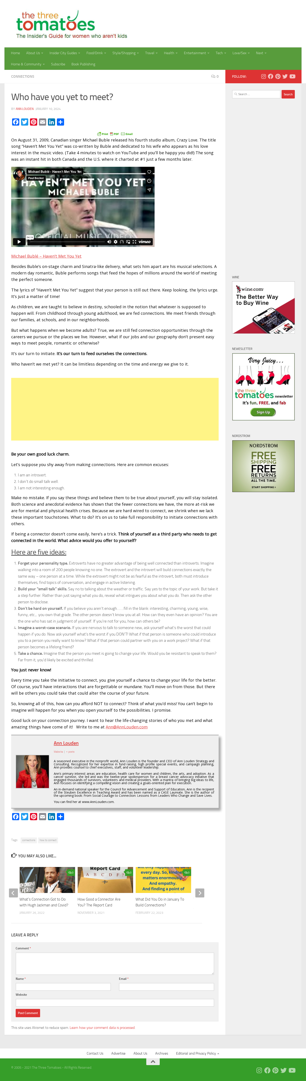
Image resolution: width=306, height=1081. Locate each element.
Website (21, 995)
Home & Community (26, 64)
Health (169, 53)
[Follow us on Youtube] (292, 76)
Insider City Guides (63, 53)
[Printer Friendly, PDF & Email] (115, 133)
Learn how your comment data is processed (102, 1027)
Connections (22, 76)
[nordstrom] (263, 491)
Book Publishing (83, 64)
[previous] (13, 892)
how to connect (48, 840)
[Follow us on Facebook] (270, 76)
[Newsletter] (263, 419)
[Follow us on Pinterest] (277, 76)
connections (28, 840)
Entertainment (195, 53)
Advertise (118, 1053)
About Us (33, 53)
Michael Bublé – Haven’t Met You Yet (46, 256)
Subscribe (58, 64)
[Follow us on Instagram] (263, 76)
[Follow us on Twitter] (285, 76)
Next (259, 53)
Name (21, 979)
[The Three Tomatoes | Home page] (69, 24)
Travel (149, 53)
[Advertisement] (115, 409)
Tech (219, 53)
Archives (161, 1053)
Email (124, 979)
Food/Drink (94, 53)
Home (15, 53)
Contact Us (95, 1053)
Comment (23, 948)
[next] (199, 892)
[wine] (263, 332)
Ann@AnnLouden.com (127, 727)
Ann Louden (25, 109)
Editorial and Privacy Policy (196, 1053)
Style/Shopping (124, 53)
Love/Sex (239, 53)
